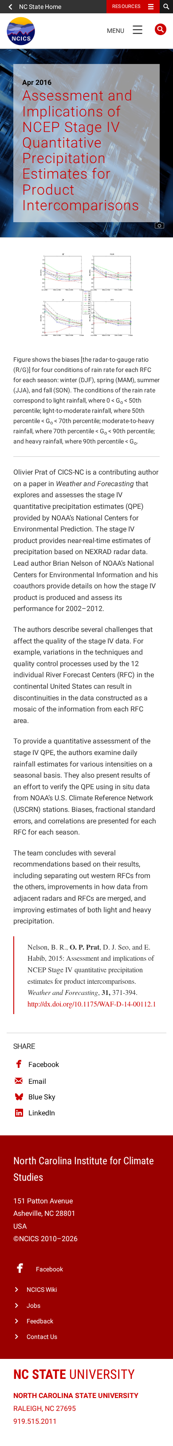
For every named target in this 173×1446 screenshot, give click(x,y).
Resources (126, 6)
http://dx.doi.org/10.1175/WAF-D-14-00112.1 (92, 1003)
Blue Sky (41, 1097)
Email (37, 1081)
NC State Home (40, 6)
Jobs (33, 1306)
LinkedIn (41, 1113)
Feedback (40, 1321)
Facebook (43, 1064)
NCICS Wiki (42, 1290)
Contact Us (42, 1337)
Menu (124, 29)
